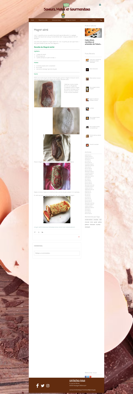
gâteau (100, 222)
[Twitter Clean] (43, 386)
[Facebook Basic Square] (86, 377)
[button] (100, 4)
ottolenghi (87, 227)
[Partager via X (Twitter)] (38, 232)
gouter (95, 222)
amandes (96, 219)
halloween (92, 224)
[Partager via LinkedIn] (42, 232)
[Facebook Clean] (37, 386)
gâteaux (87, 224)
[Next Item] (99, 33)
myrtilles (98, 224)
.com (94, 390)
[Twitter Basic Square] (88, 377)
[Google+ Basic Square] (90, 377)
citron (91, 222)
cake (100, 219)
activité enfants (89, 219)
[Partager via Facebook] (35, 232)
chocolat (87, 222)
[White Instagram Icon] (48, 386)
